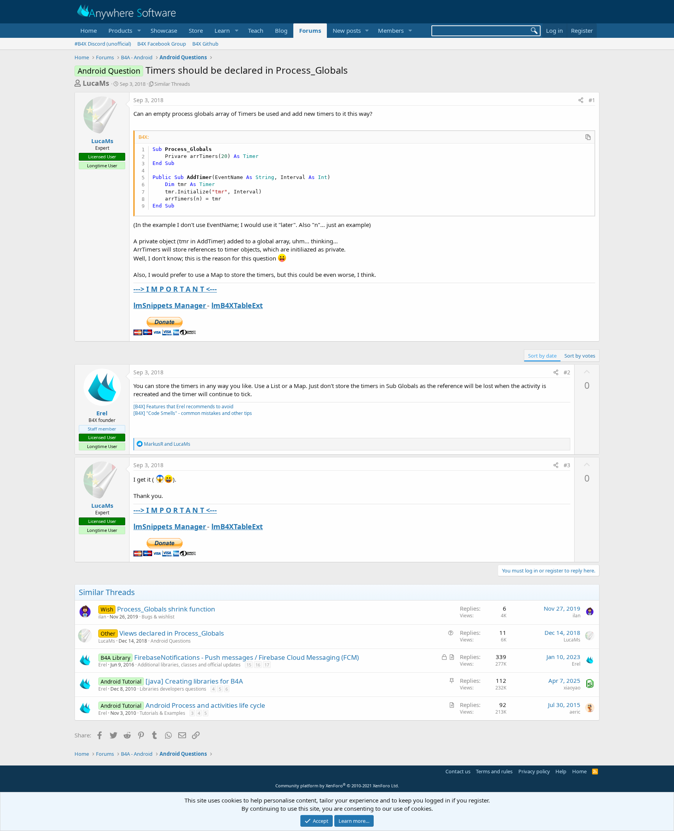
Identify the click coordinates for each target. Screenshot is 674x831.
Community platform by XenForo (337, 785)
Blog (281, 30)
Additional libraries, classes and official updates (189, 664)
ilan (102, 616)
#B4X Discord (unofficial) (102, 43)
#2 (567, 372)
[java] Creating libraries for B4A (194, 681)
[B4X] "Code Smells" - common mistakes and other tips (192, 413)
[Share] (581, 100)
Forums (310, 30)
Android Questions (171, 641)
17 (266, 665)
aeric (574, 712)
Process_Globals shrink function (166, 608)
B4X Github (205, 43)
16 (257, 665)
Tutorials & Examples (162, 713)
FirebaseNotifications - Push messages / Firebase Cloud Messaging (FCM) (246, 657)
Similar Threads (172, 83)
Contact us (457, 771)
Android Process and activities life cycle (205, 705)
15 (249, 665)
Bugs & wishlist (158, 616)
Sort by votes (579, 355)
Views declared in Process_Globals (171, 633)
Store (196, 30)
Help (560, 771)
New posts (347, 30)
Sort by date (542, 355)
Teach (255, 30)
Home (88, 30)
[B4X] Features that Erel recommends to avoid (183, 406)
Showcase (164, 30)
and (167, 444)
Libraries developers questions (173, 689)
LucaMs (96, 83)
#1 (592, 100)
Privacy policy (534, 771)
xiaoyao (572, 687)
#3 (567, 465)
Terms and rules (494, 771)
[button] (124, 30)
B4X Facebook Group (161, 43)
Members (391, 30)
